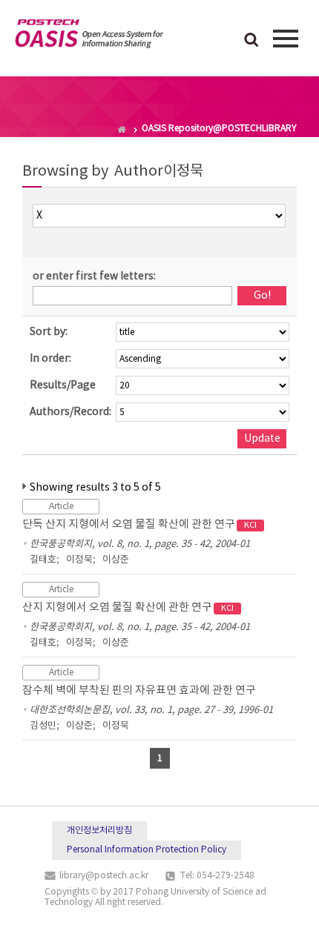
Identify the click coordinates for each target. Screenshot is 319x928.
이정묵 (79, 560)
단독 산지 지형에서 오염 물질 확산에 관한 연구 (139, 524)
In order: (50, 359)
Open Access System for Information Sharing (89, 36)
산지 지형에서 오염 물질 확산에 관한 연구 (128, 607)
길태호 (43, 560)
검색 (251, 41)
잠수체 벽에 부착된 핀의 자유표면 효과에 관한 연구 (139, 690)
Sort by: (49, 332)
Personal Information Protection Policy (146, 850)
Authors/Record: (70, 412)
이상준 (115, 560)
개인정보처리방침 (99, 830)
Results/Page (63, 385)
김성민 (43, 726)
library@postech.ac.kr (103, 876)
